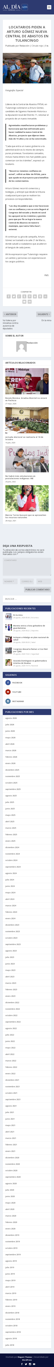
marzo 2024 (10, 905)
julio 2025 (9, 802)
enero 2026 (10, 763)
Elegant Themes (25, 1357)
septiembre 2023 (13, 944)
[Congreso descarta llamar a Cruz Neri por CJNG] (8, 651)
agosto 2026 (11, 718)
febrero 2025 (11, 834)
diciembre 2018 (12, 1312)
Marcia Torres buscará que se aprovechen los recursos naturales (25, 516)
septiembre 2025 (13, 789)
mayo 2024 (10, 892)
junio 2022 (10, 1041)
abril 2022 (9, 1054)
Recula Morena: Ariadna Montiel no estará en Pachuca (26, 399)
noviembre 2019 (12, 1241)
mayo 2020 (10, 1203)
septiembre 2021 (13, 1099)
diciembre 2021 (12, 1080)
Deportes (34, 631)
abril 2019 (9, 1287)
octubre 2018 (11, 1325)
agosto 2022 (11, 1028)
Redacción (24, 45)
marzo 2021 (10, 1138)
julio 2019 (9, 1267)
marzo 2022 (10, 1060)
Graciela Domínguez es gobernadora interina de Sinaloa (30, 661)
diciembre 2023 (12, 925)
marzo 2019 (10, 1293)
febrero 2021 (11, 1144)
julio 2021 (9, 1112)
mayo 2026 (10, 737)
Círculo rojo (37, 45)
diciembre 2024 (12, 847)
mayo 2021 (10, 1125)
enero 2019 (10, 1306)
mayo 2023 (10, 970)
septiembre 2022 (13, 1022)
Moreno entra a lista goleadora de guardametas (29, 626)
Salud (33, 642)
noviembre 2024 (12, 854)
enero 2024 (10, 918)
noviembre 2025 (12, 776)
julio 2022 (9, 1035)
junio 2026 (10, 731)
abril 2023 (9, 976)
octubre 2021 (11, 1093)
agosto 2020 (11, 1183)
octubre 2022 (11, 1015)
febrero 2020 (11, 1222)
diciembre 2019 (12, 1235)
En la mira (18, 615)
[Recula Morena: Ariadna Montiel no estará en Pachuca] (27, 381)
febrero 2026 (11, 757)
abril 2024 (9, 899)
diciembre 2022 (12, 1002)
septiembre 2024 (13, 867)
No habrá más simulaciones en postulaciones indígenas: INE (20, 477)
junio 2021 (10, 1119)
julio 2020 (9, 1190)
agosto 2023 (11, 950)
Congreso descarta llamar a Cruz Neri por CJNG (30, 650)
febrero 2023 (11, 989)
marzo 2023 (10, 983)
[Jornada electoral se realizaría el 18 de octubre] (27, 420)
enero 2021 (10, 1151)
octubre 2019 (11, 1248)
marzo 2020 (10, 1216)
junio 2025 (10, 808)
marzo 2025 (10, 828)
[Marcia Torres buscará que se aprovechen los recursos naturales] (27, 498)
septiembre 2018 (13, 1332)
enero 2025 (10, 841)
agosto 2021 (11, 1106)
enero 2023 (10, 996)
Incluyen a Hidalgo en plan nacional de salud (31, 638)
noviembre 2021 (12, 1086)
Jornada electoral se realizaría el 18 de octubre (24, 438)
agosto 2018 (11, 1338)
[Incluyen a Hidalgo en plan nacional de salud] (8, 639)
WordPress (27, 1360)
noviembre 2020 (12, 1164)
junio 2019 (10, 1274)
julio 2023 (9, 957)
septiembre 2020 (13, 1177)
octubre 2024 (11, 860)
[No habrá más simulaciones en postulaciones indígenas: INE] (27, 459)
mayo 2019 (10, 1280)
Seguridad (35, 654)
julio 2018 (9, 1345)
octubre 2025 (11, 782)
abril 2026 (9, 744)
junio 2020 (10, 1196)
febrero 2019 (11, 1299)
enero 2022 (10, 1073)
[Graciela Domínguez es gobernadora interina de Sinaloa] (8, 662)
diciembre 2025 (12, 770)
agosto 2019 (11, 1261)
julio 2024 (9, 879)
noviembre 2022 (12, 1009)
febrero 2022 (11, 1067)
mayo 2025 (10, 815)
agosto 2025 (11, 795)
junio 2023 (10, 963)
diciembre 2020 (12, 1157)
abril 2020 (9, 1209)
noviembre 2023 (12, 931)
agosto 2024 (11, 873)
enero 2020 (10, 1228)
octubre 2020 (11, 1170)
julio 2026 (9, 724)
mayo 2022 (10, 1047)
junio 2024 (10, 886)
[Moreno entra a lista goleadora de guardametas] (8, 627)
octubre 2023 (11, 938)
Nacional (34, 666)
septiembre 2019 (13, 1254)
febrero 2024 (11, 912)
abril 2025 (9, 821)
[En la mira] (8, 616)
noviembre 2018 (12, 1319)
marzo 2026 (10, 750)
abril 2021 (9, 1131)
